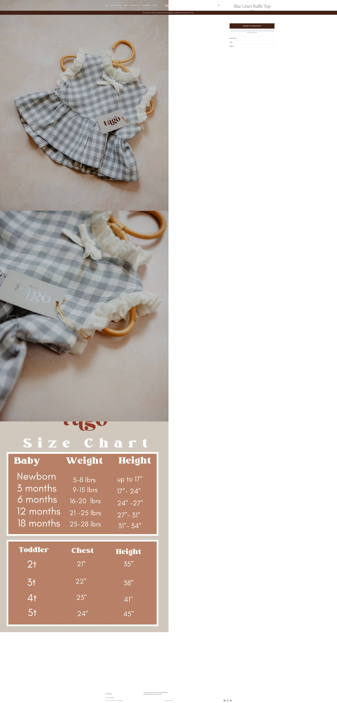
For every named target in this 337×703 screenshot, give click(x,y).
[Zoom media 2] (84, 316)
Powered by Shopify (118, 700)
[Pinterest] (231, 700)
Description (233, 38)
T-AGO (111, 700)
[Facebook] (224, 700)
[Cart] (230, 5)
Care (231, 42)
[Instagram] (228, 700)
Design (232, 46)
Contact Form (109, 697)
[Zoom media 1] (84, 105)
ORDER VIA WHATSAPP (252, 26)
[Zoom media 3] (84, 526)
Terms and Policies (168, 700)
